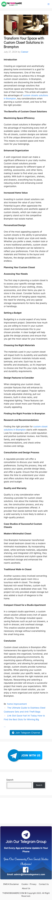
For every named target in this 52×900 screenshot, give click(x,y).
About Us (26, 888)
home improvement (17, 704)
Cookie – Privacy (28, 884)
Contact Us (44, 884)
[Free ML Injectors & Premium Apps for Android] (11, 4)
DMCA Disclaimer (11, 884)
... (5, 726)
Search (9, 780)
